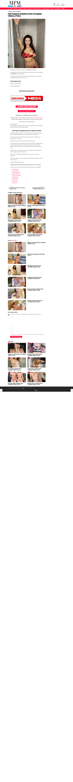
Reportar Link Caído (37, 8)
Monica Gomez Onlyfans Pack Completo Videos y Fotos (34, 384)
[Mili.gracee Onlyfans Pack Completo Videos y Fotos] (17, 247)
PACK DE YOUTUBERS (16, 175)
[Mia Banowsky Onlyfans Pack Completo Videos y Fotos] (36, 348)
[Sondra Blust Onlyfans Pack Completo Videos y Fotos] (17, 362)
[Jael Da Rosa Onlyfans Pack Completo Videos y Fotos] (36, 362)
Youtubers (29, 8)
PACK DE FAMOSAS (16, 174)
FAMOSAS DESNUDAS (16, 172)
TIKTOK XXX (14, 182)
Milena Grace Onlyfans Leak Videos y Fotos (36, 206)
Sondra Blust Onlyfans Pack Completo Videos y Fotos (15, 369)
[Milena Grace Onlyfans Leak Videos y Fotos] (17, 259)
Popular (58, 5)
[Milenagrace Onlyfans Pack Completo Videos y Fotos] (17, 214)
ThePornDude (57, 8)
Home (54, 5)
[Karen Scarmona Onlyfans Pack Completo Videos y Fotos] (17, 228)
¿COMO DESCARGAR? (26, 107)
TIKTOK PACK (14, 180)
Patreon (24, 8)
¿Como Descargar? (46, 8)
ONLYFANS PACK (15, 169)
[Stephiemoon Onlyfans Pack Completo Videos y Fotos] (36, 214)
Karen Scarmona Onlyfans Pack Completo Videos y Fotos (16, 235)
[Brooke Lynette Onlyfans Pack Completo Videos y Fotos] (36, 228)
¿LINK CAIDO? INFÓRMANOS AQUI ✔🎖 (26, 111)
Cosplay (52, 8)
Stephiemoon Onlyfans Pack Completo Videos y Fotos (34, 220)
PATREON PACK (15, 177)
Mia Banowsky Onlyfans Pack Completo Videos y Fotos (34, 354)
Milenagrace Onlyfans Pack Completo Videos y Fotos (14, 220)
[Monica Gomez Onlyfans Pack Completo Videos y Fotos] (36, 377)
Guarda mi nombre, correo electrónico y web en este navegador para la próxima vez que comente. (27, 334)
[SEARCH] (64, 9)
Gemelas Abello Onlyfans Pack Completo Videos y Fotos (15, 384)
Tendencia (63, 5)
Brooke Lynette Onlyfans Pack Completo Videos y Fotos (34, 235)
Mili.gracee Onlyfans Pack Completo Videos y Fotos (17, 206)
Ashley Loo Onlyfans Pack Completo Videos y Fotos (17, 354)
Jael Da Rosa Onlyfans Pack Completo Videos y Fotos (34, 369)
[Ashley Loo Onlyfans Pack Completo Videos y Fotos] (17, 348)
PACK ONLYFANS (15, 171)
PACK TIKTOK (14, 181)
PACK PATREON (15, 178)
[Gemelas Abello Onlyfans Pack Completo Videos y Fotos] (17, 377)
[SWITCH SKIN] (62, 9)
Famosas (15, 8)
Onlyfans (20, 8)
